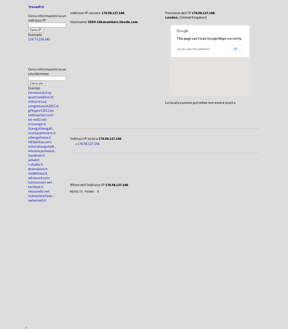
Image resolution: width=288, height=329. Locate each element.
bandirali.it (36, 155)
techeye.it (35, 186)
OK (235, 49)
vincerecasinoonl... (42, 151)
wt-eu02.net (37, 119)
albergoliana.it (39, 137)
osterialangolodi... (42, 146)
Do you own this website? (193, 49)
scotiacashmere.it (42, 133)
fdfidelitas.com (40, 142)
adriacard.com (39, 177)
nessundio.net (39, 191)
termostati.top (40, 92)
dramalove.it (38, 169)
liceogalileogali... (41, 128)
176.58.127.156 (88, 143)
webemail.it (37, 200)
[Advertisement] (41, 56)
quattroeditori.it (41, 97)
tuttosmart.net (40, 182)
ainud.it (34, 160)
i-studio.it (35, 164)
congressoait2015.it (43, 106)
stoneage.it (37, 124)
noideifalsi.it (37, 173)
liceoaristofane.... (41, 195)
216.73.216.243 (39, 39)
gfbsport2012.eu (41, 110)
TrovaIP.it (36, 6)
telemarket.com (40, 115)
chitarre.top (37, 101)
